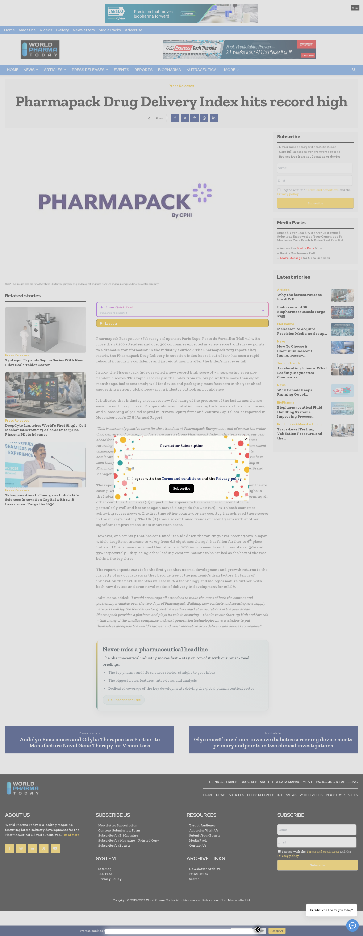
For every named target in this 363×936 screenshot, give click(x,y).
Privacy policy (229, 478)
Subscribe (181, 488)
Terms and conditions (181, 478)
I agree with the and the (187, 479)
